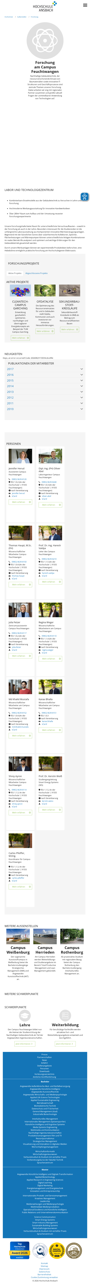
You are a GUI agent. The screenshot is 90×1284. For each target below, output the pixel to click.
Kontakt (44, 1263)
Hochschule (9, 17)
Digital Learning (45, 1182)
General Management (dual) (45, 1111)
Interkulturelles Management (45, 1119)
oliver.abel (46, 496)
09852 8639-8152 (19, 713)
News (44, 1060)
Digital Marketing (45, 1185)
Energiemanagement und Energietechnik (45, 1188)
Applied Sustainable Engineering (45, 1100)
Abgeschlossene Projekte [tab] (36, 273)
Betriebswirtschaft (45, 1103)
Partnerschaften (44, 1057)
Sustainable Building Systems (45, 1225)
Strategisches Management (45, 1141)
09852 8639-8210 (49, 559)
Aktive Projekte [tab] (14, 273)
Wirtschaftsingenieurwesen (45, 1154)
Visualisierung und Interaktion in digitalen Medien (45, 1144)
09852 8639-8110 (49, 636)
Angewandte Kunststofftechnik (45, 1091)
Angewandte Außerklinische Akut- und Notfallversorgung (45, 1086)
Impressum (44, 1269)
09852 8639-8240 (49, 482)
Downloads (44, 1071)
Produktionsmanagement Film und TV (45, 1135)
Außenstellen (21, 17)
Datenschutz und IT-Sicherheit (45, 1108)
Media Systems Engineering (45, 1127)
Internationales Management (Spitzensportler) (45, 1121)
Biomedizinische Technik (45, 1106)
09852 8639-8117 (19, 633)
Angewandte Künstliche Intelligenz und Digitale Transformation (45, 1174)
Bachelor (45, 1081)
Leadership (45, 1201)
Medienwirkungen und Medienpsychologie (45, 1204)
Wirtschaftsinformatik (45, 1151)
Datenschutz (44, 1271)
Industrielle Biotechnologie (45, 1114)
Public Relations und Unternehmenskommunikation (45, 1212)
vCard (14, 496)
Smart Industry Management (45, 1222)
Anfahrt (44, 1063)
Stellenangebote (44, 1065)
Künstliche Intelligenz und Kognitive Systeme (45, 1124)
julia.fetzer (16, 647)
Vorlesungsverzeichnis (44, 1074)
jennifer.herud (18, 493)
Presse (44, 1054)
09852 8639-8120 (19, 479)
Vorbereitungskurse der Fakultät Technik (45, 1160)
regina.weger (47, 650)
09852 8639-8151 (49, 713)
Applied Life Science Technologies (45, 1097)
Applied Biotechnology (45, 1177)
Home (45, 6)
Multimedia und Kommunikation (45, 1130)
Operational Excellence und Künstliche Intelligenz (45, 1209)
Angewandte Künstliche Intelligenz (45, 1089)
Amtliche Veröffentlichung (44, 1077)
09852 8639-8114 (19, 789)
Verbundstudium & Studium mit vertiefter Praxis (45, 1157)
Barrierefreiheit (44, 1274)
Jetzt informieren (23, 1044)
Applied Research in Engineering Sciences (45, 1180)
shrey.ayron (17, 804)
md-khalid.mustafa (20, 727)
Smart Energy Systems (45, 1220)
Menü (84, 4)
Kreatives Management (45, 1198)
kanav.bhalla (47, 721)
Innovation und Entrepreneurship (45, 1191)
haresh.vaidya (48, 573)
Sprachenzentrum (45, 1162)
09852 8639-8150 (19, 562)
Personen (44, 1068)
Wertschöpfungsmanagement (45, 1147)
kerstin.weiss (47, 801)
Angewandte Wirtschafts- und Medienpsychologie (45, 1094)
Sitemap (44, 1266)
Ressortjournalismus (45, 1138)
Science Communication (45, 1217)
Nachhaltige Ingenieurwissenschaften (45, 1133)
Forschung (34, 17)
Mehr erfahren (18, 338)
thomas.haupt (18, 576)
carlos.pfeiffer (18, 878)
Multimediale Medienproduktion (45, 1207)
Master (45, 1169)
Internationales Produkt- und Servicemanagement (45, 1195)
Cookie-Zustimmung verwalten (44, 1277)
